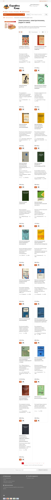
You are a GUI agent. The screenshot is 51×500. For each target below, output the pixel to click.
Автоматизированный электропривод (24, 319)
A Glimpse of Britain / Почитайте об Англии (24, 47)
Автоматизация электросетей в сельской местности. (40, 204)
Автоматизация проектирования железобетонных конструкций (38, 126)
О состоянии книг (7, 478)
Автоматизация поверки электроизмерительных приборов (40, 87)
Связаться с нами (30, 478)
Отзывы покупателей (25, 11)
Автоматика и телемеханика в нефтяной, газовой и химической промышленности (24, 438)
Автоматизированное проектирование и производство (24, 242)
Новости (6, 11)
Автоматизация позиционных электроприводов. (23, 126)
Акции (11, 11)
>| (43, 463)
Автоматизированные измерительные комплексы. (24, 281)
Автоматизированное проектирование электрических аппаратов (40, 242)
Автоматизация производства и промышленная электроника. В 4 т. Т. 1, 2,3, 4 (24, 166)
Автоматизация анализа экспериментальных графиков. (40, 48)
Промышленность (9, 17)
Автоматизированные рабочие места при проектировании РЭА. (39, 281)
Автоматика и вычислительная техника (40, 397)
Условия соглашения (8, 482)
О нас (5, 479)
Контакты (17, 11)
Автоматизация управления (23, 203)
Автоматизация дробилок (23, 86)
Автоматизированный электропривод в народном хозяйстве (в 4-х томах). (25, 360)
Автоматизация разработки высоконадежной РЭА (39, 165)
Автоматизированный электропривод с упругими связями (24, 398)
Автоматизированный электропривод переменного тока (39, 359)
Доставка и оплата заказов (9, 481)
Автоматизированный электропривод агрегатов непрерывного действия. (40, 320)
